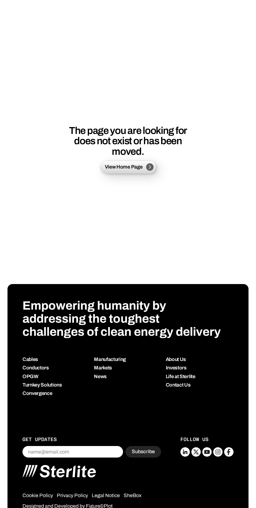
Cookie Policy (37, 495)
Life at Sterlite (180, 376)
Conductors (35, 367)
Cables (30, 359)
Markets (103, 367)
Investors (176, 367)
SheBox (132, 495)
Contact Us (178, 384)
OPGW (30, 376)
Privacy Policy (72, 495)
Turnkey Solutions (42, 384)
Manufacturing (110, 359)
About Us (176, 359)
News (100, 376)
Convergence (37, 393)
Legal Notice (106, 495)
